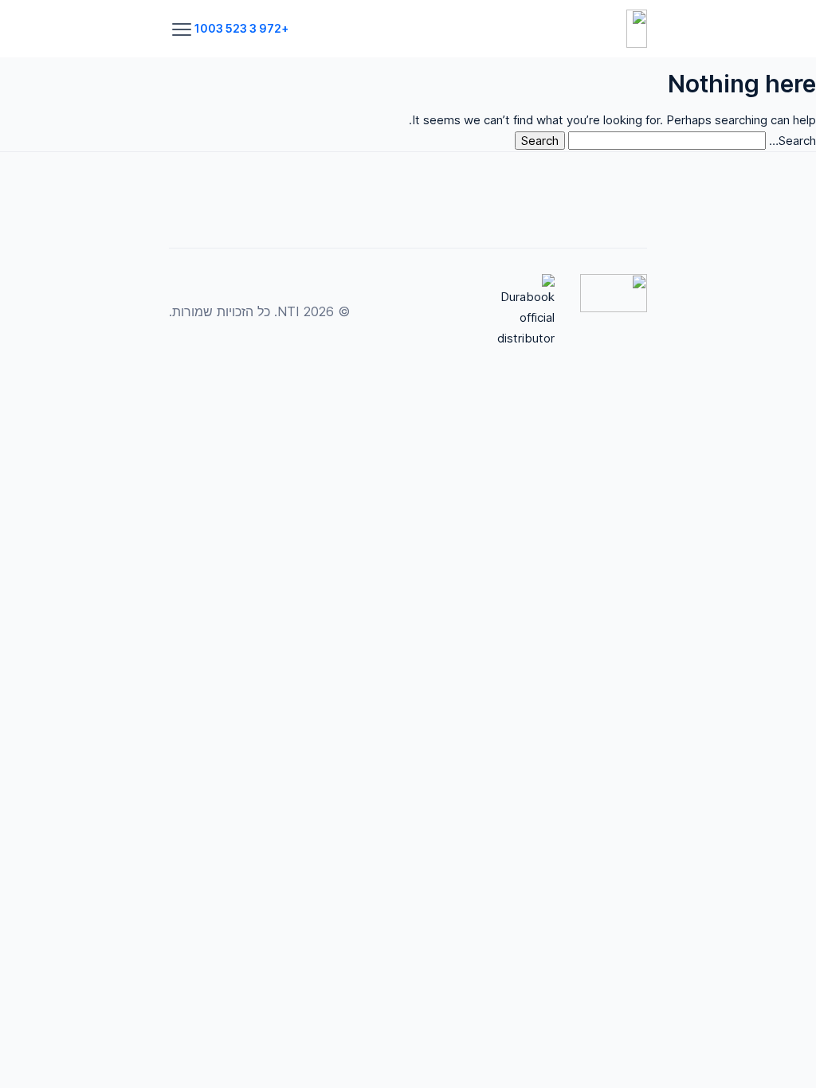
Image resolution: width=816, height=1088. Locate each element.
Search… (792, 140)
